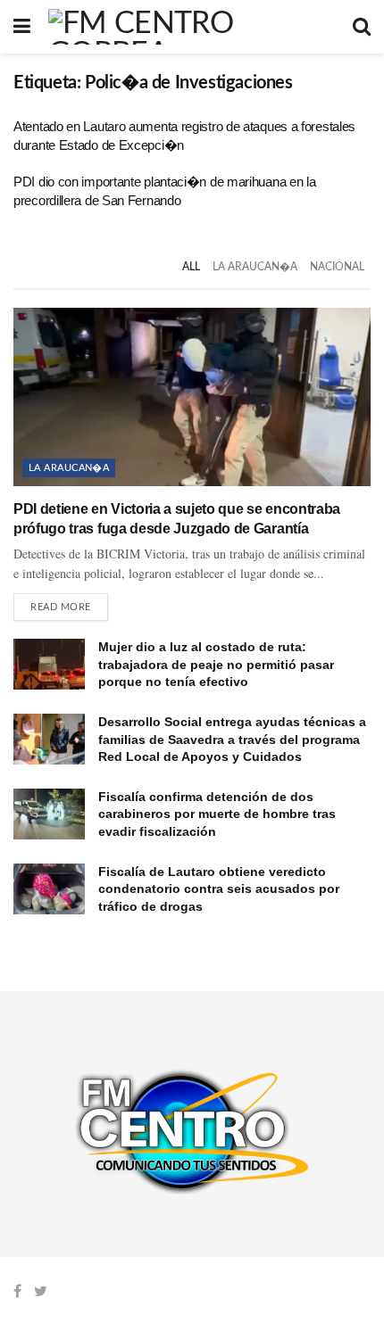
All (191, 266)
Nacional (337, 266)
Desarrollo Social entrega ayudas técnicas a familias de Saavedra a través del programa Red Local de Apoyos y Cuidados (232, 739)
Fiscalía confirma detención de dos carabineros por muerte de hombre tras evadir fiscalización (217, 814)
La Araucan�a (255, 266)
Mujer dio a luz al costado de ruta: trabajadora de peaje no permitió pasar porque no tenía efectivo (216, 664)
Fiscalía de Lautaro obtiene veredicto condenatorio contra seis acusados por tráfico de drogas (218, 888)
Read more (60, 607)
